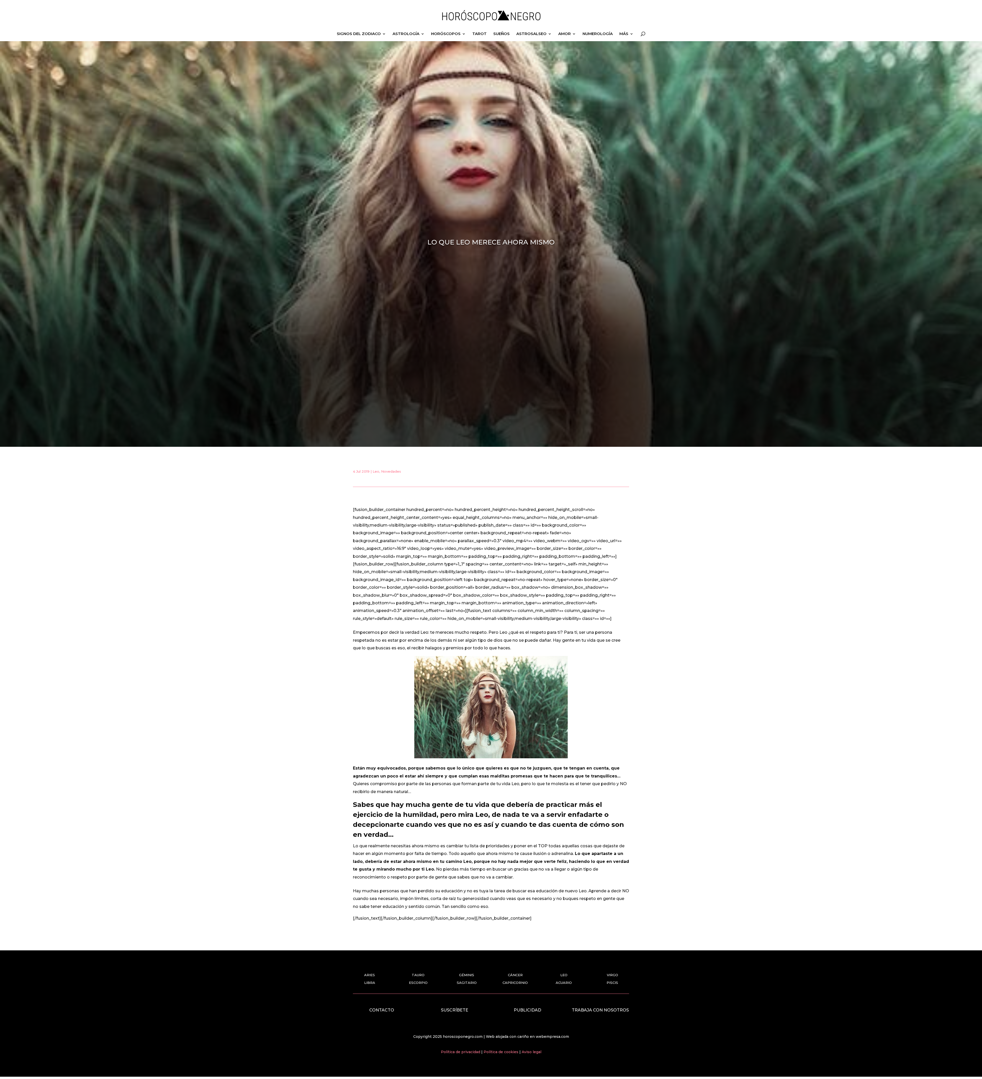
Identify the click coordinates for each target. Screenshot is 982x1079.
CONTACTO (381, 1010)
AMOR (564, 34)
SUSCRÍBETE (454, 1010)
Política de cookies (501, 1052)
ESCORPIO (418, 983)
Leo (376, 471)
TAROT (479, 34)
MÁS (623, 34)
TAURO (418, 975)
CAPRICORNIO (515, 983)
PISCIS (612, 983)
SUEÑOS (501, 34)
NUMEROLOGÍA (598, 34)
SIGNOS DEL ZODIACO (359, 34)
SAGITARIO (467, 983)
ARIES (369, 975)
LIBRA (369, 983)
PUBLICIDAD (527, 1010)
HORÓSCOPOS (446, 34)
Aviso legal (531, 1052)
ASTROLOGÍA (406, 34)
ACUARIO (564, 983)
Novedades (391, 471)
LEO (563, 975)
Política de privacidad (461, 1052)
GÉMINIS (466, 975)
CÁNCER (515, 975)
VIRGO (612, 975)
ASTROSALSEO (531, 34)
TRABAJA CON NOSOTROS (600, 1010)
